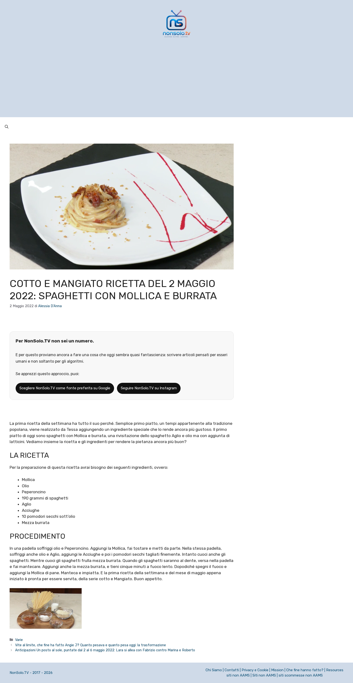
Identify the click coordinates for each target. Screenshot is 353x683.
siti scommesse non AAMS (301, 675)
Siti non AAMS (264, 675)
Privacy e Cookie (255, 670)
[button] (6, 127)
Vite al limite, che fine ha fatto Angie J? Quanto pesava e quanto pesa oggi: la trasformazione (90, 645)
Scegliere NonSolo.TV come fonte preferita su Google (64, 388)
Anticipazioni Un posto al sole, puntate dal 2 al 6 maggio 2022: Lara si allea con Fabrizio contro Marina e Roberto (105, 650)
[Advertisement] (176, 83)
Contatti (232, 670)
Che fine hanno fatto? (304, 670)
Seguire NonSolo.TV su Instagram (149, 388)
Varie (19, 640)
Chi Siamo (214, 670)
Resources (334, 670)
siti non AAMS (238, 675)
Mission (277, 670)
